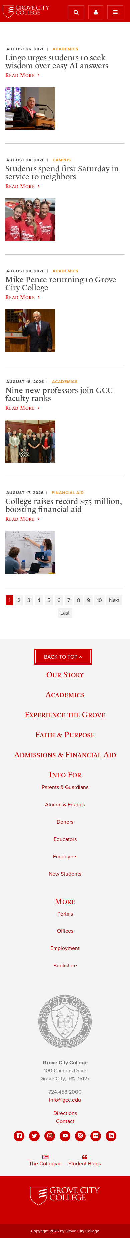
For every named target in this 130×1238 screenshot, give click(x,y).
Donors (65, 822)
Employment (65, 948)
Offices (65, 931)
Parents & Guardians (65, 787)
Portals (65, 914)
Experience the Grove (65, 714)
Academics (65, 49)
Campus (62, 160)
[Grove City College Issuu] (80, 1136)
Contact (65, 1121)
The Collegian (45, 1163)
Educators (65, 839)
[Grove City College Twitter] (34, 1136)
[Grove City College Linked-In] (111, 1136)
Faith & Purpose (65, 734)
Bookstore (65, 965)
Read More (20, 75)
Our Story (65, 674)
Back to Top (61, 657)
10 (99, 600)
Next (114, 600)
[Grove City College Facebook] (19, 1136)
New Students (65, 874)
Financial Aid (68, 492)
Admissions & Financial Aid (65, 754)
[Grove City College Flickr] (95, 1136)
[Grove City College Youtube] (65, 1136)
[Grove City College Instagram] (49, 1136)
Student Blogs (84, 1163)
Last (65, 613)
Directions (65, 1113)
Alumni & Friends (65, 804)
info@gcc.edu (65, 1100)
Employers (65, 856)
